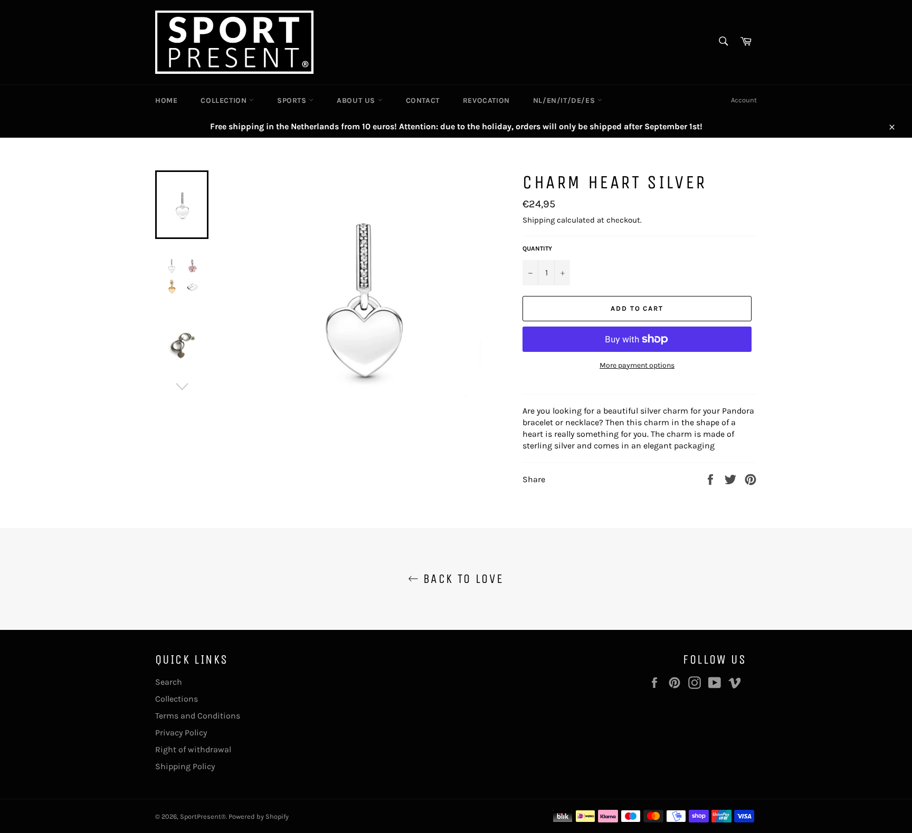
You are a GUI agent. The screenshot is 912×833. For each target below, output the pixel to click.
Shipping (538, 220)
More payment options (637, 365)
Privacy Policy (181, 732)
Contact (423, 100)
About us (357, 100)
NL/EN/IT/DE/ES (565, 100)
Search (168, 682)
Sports (293, 100)
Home (166, 100)
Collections (176, 699)
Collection (225, 100)
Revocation (486, 100)
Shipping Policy (185, 766)
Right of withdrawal (193, 749)
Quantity (537, 248)
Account (744, 100)
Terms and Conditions (197, 716)
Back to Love (461, 578)
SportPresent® (203, 816)
